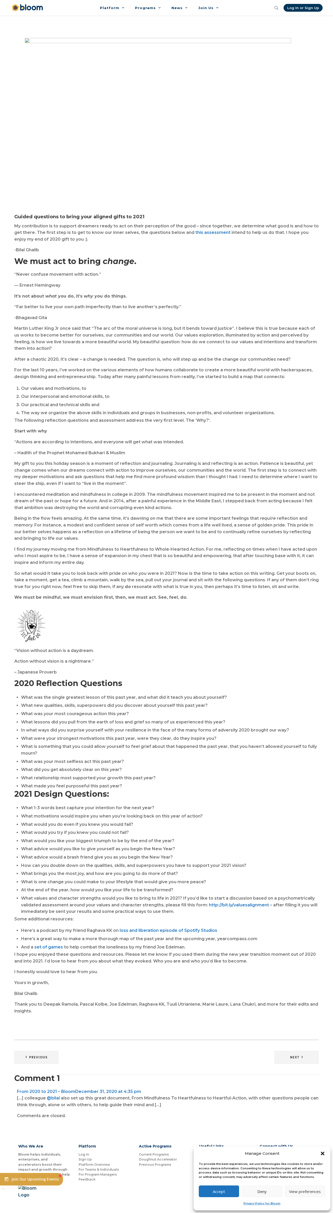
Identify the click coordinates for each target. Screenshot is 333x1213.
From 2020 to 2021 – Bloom (46, 1091)
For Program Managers (98, 1174)
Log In (84, 1154)
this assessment (212, 232)
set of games (48, 947)
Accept (219, 1191)
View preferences (305, 1191)
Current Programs (154, 1154)
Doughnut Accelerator (158, 1159)
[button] (322, 1153)
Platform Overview (94, 1164)
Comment (37, 1078)
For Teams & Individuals (99, 1169)
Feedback (87, 1179)
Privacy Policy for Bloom (262, 1203)
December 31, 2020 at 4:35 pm (108, 1091)
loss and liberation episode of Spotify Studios (168, 930)
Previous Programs (155, 1164)
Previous (38, 1057)
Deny (262, 1191)
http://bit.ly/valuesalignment (238, 904)
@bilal (53, 1098)
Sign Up (85, 1159)
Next (294, 1057)
